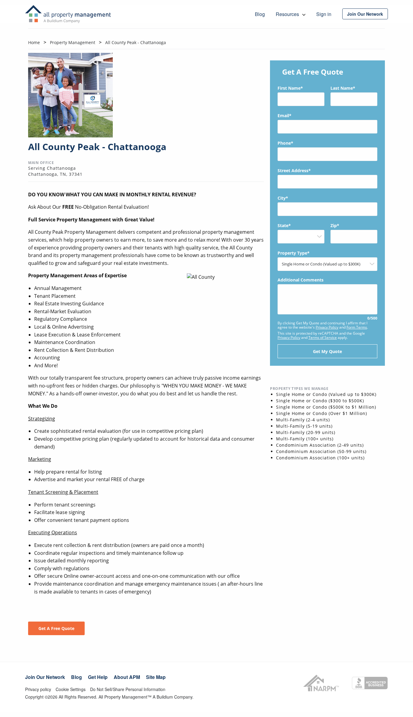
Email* (284, 115)
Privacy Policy (327, 327)
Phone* (285, 143)
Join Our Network (45, 677)
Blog (76, 677)
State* (284, 225)
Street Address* (294, 170)
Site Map (156, 677)
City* (283, 198)
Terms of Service (322, 337)
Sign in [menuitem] (323, 14)
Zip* (334, 225)
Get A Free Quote (56, 628)
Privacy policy (38, 689)
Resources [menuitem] (288, 14)
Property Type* (294, 253)
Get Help (98, 677)
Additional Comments (327, 299)
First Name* (290, 88)
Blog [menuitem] (260, 14)
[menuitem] (365, 13)
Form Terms (356, 327)
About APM (127, 677)
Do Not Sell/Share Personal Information (127, 689)
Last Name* (342, 88)
